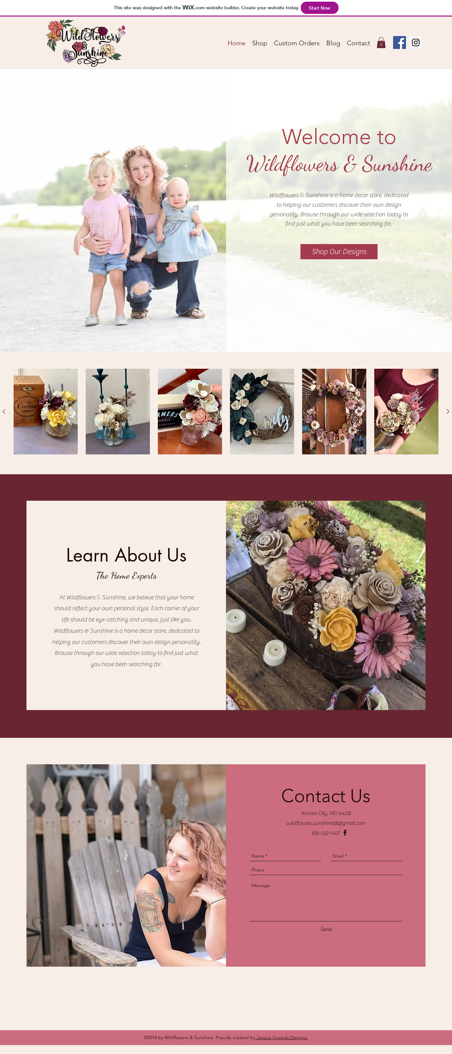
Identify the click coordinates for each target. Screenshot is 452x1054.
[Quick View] (46, 411)
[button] (339, 251)
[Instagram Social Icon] (415, 42)
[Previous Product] (4, 411)
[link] (381, 42)
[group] (226, 411)
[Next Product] (448, 411)
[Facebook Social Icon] (399, 42)
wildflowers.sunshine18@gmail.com (325, 823)
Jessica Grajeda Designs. (281, 1037)
